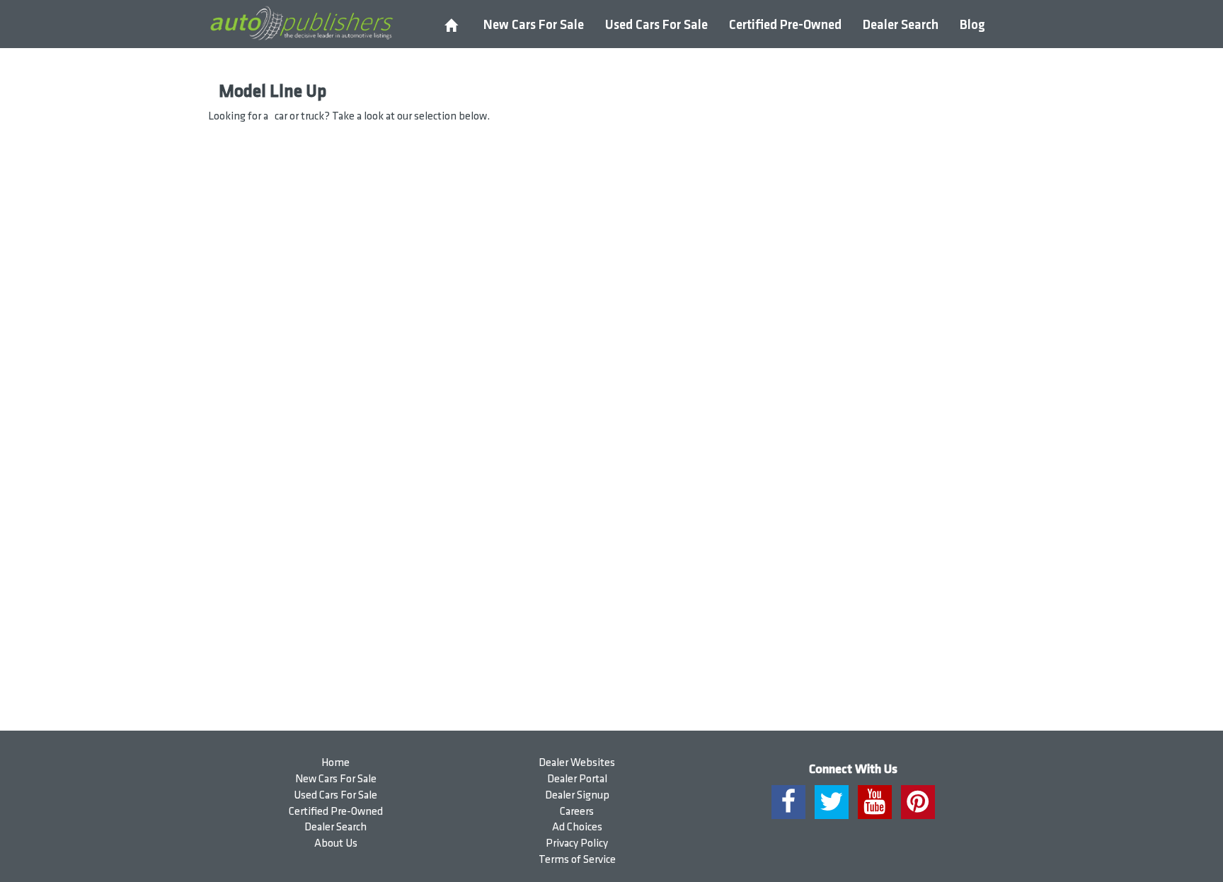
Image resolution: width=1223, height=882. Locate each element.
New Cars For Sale (533, 25)
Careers (577, 811)
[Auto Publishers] (301, 23)
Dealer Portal (577, 779)
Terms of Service (577, 859)
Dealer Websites (577, 763)
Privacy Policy (577, 843)
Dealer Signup (577, 795)
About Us (335, 843)
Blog (972, 25)
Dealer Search (900, 25)
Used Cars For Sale (656, 25)
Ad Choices (577, 827)
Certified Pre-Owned (785, 25)
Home (335, 763)
